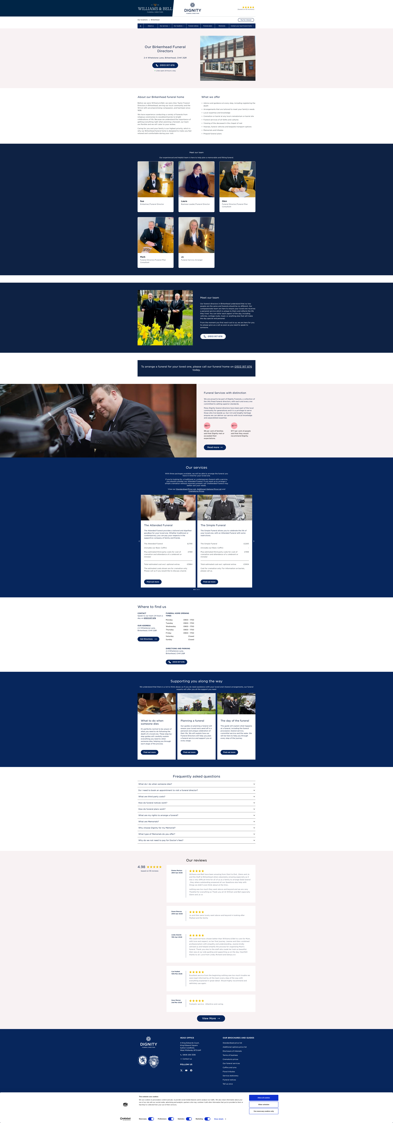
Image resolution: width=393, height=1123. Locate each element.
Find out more (153, 582)
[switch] (171, 1119)
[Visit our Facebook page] (191, 1070)
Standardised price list (232, 1043)
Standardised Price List (186, 489)
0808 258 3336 (189, 1055)
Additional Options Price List (209, 489)
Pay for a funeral (246, 20)
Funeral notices (229, 1080)
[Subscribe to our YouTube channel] (186, 1070)
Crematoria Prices (196, 491)
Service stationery (230, 1076)
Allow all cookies (264, 1098)
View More (209, 1018)
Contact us (187, 1059)
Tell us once (228, 1084)
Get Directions (146, 639)
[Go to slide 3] (197, 589)
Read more (213, 447)
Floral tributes (229, 1072)
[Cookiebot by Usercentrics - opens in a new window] (125, 1119)
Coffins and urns (229, 1067)
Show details (218, 1119)
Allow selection (263, 1104)
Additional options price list (235, 1047)
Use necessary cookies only (264, 1111)
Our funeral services (231, 1063)
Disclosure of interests (232, 1051)
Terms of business (230, 1055)
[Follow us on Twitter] (181, 1070)
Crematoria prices (230, 1059)
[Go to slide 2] (195, 589)
